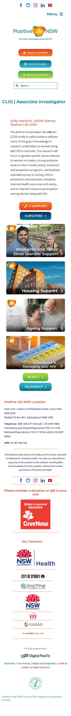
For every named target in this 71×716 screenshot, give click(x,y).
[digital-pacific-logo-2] (35, 655)
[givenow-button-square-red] (35, 501)
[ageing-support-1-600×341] (35, 299)
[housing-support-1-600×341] (35, 262)
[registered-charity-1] (35, 678)
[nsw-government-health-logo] (35, 549)
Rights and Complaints (44, 663)
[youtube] (50, 5)
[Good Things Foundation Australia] (33, 584)
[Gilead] (33, 622)
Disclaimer (9, 663)
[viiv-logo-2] (33, 614)
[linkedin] (43, 5)
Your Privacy (23, 663)
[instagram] (35, 5)
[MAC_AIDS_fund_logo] (33, 631)
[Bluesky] (28, 5)
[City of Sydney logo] (33, 576)
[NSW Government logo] (33, 594)
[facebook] (21, 5)
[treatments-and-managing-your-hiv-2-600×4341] (35, 337)
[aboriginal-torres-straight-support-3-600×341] (35, 225)
